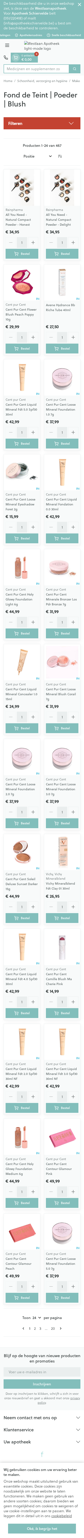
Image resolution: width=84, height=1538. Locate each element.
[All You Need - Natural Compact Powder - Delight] (62, 187)
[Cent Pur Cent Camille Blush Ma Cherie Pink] (62, 947)
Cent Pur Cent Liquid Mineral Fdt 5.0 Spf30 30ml (21, 409)
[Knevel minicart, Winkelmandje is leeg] (16, 58)
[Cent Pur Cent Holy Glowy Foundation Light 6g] (22, 567)
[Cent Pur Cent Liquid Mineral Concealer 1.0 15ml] (22, 662)
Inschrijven (42, 1383)
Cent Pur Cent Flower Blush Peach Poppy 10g (21, 314)
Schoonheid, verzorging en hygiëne (42, 81)
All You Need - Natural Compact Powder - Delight (58, 219)
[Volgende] (60, 1328)
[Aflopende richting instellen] (59, 156)
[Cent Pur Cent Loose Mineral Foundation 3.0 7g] (62, 757)
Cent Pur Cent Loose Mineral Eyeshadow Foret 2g (20, 504)
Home (8, 81)
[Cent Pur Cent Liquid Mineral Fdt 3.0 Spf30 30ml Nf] (62, 1042)
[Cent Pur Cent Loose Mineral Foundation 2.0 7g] (22, 757)
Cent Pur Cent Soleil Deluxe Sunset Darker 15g (22, 884)
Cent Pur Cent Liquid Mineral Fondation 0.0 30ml (61, 504)
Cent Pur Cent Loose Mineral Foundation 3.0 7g (61, 789)
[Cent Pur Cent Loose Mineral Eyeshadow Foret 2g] (22, 472)
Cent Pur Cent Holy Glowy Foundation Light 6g (20, 599)
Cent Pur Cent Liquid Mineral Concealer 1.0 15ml (21, 694)
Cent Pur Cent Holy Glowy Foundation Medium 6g (20, 1169)
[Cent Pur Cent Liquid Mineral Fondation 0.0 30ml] (62, 472)
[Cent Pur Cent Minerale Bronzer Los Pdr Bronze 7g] (62, 567)
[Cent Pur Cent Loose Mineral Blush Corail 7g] (62, 662)
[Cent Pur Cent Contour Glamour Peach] (22, 1232)
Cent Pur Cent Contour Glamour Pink (59, 1169)
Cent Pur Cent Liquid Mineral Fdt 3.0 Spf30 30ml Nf (62, 1074)
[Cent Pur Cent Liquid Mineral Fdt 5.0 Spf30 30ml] (22, 377)
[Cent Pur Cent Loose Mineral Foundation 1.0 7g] (62, 377)
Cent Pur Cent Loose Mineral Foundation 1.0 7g (61, 409)
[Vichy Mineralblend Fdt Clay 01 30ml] (62, 852)
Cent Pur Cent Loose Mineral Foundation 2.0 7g (20, 789)
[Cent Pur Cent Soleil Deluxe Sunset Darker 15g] (22, 852)
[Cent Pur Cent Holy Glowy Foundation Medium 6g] (22, 1137)
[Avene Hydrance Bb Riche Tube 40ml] (62, 282)
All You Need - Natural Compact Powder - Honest (18, 219)
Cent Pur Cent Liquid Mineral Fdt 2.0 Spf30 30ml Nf (21, 1074)
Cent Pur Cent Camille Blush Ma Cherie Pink (59, 979)
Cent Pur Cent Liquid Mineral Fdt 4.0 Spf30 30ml (21, 979)
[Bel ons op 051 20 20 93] (6, 57)
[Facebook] (42, 1454)
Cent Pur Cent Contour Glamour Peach (18, 1263)
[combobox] (36, 68)
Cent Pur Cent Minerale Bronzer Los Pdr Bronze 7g (61, 599)
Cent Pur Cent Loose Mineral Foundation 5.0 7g (61, 1263)
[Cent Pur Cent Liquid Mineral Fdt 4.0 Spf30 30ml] (22, 947)
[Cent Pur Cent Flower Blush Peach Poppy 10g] (22, 282)
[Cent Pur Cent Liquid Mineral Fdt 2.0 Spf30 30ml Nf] (22, 1042)
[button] (42, 123)
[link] (24, 1328)
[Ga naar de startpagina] (46, 46)
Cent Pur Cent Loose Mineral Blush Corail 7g (61, 694)
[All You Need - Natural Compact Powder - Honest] (22, 187)
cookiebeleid (61, 1515)
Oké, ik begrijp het (42, 1528)
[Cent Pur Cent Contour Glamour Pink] (62, 1137)
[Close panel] (79, 4)
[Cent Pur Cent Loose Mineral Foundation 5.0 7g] (62, 1232)
